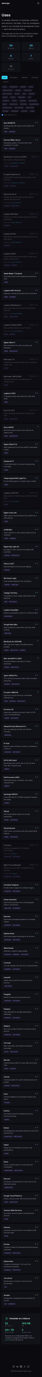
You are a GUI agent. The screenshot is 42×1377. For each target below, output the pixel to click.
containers (27, 90)
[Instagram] (28, 1367)
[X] (25, 1367)
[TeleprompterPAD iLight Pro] (21, 481)
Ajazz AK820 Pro (17, 202)
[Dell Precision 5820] (21, 781)
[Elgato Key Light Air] (21, 551)
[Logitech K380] (21, 259)
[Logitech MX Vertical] (21, 293)
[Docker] (21, 1248)
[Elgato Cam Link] (21, 517)
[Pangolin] (21, 997)
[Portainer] (21, 851)
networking (13, 104)
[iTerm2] (21, 1081)
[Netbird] (21, 1030)
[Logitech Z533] (21, 397)
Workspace (13, 77)
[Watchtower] (21, 951)
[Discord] (21, 1183)
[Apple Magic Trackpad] (21, 277)
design (17, 94)
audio (5, 87)
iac (29, 97)
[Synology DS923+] (21, 798)
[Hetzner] (21, 1231)
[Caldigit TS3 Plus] (21, 597)
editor (13, 97)
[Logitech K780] (21, 239)
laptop (14, 101)
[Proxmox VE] (21, 713)
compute (18, 90)
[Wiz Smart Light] (21, 581)
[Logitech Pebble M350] (21, 329)
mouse (5, 104)
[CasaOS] (21, 981)
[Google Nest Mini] (21, 628)
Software (35, 77)
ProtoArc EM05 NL (17, 313)
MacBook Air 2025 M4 (18, 163)
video (32, 111)
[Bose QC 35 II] (21, 414)
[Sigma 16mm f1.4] (21, 448)
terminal (24, 111)
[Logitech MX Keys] (21, 220)
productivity (7, 107)
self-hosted (19, 107)
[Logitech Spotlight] (21, 613)
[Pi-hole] (21, 747)
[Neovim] (21, 1064)
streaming (14, 111)
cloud (31, 87)
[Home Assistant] (21, 903)
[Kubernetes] (21, 1265)
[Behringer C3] (21, 363)
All (4, 77)
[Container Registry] (21, 888)
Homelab (24, 77)
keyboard (6, 101)
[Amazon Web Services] (21, 1214)
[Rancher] (21, 920)
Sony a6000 (15, 501)
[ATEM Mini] (21, 534)
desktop (31, 94)
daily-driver (7, 94)
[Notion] (21, 1132)
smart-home (29, 107)
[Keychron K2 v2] (21, 200)
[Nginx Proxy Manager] (21, 871)
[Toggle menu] (38, 3)
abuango (6, 3)
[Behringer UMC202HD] (21, 380)
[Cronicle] (21, 966)
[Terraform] (21, 1282)
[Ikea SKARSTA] (21, 127)
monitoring (32, 101)
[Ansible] (21, 1299)
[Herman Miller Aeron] (21, 144)
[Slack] (21, 1166)
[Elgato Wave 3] (21, 346)
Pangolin (14, 873)
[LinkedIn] (21, 1367)
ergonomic (21, 97)
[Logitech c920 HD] (21, 499)
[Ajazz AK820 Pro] (21, 679)
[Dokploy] (21, 1013)
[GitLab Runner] (21, 832)
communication (7, 90)
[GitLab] (21, 815)
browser (23, 87)
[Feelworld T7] (21, 465)
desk (24, 94)
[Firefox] (21, 1115)
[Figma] (21, 1149)
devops (5, 97)
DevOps (5, 82)
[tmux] (21, 1098)
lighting (23, 101)
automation (13, 87)
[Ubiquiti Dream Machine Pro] (21, 730)
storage (5, 111)
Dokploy (14, 853)
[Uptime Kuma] (21, 936)
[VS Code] (21, 1047)
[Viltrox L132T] (21, 567)
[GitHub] (14, 1367)
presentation (34, 104)
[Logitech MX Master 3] (21, 311)
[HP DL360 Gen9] (21, 764)
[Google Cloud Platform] (21, 1199)
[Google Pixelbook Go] (21, 180)
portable (23, 104)
